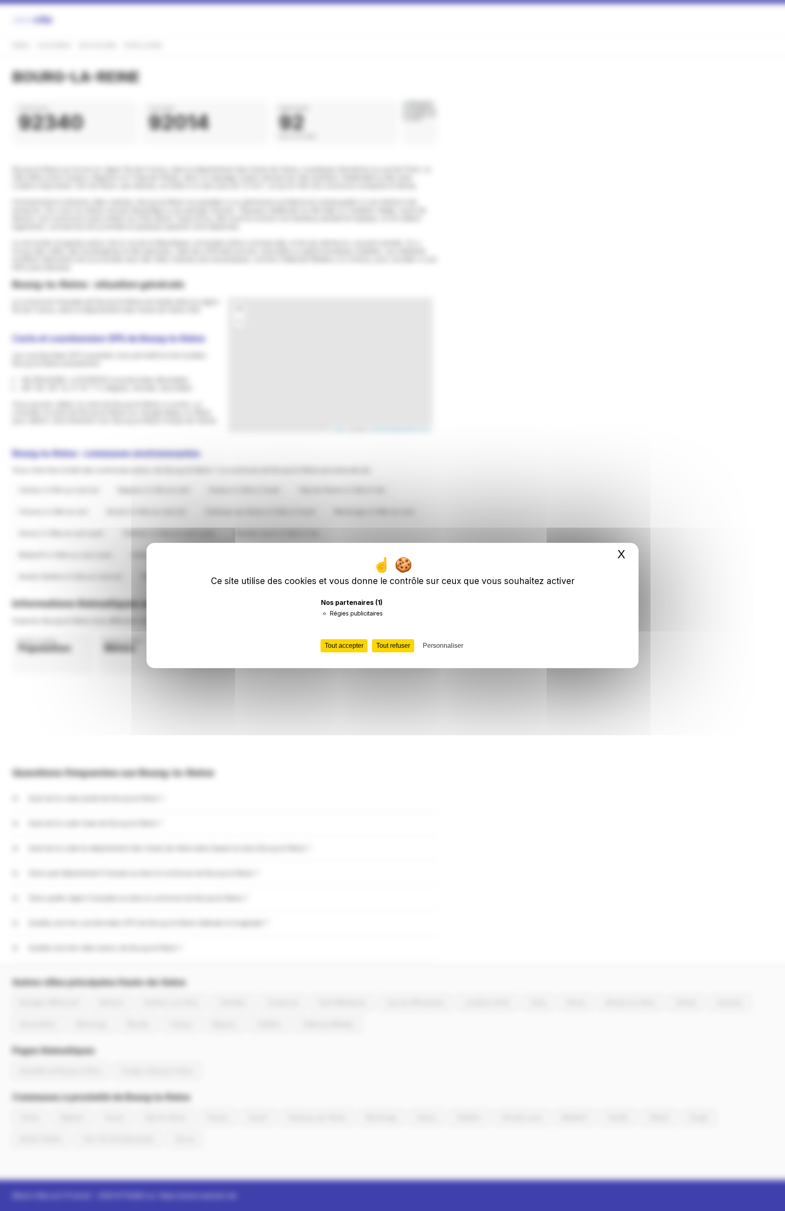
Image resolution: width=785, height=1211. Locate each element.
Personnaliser (443, 645)
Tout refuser (393, 645)
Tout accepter (344, 645)
